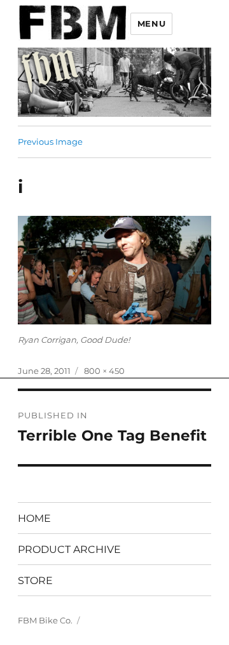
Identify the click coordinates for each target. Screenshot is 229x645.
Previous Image (50, 141)
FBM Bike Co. (45, 620)
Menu (151, 23)
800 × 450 (104, 371)
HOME (34, 518)
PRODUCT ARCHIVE (69, 549)
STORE (35, 581)
